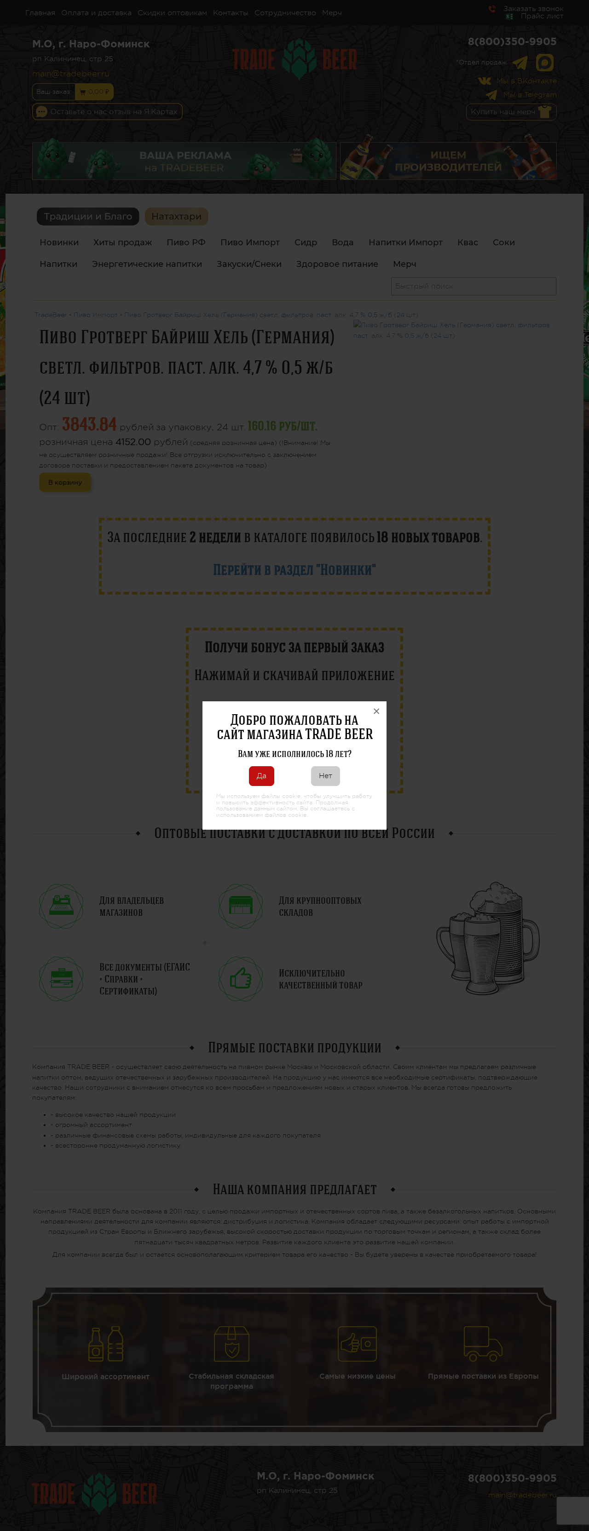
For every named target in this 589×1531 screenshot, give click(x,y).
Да (261, 776)
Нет (325, 776)
